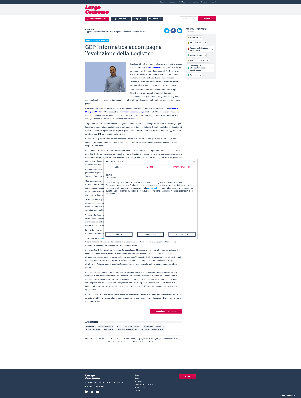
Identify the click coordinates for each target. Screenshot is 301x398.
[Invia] (194, 18)
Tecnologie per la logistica (127, 330)
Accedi (207, 19)
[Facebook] (173, 30)
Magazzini (160, 326)
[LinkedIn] (179, 30)
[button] (194, 161)
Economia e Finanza (105, 326)
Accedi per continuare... (166, 311)
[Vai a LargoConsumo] (97, 9)
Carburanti (90, 326)
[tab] (119, 167)
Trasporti (145, 330)
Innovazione (148, 326)
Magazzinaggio (196, 55)
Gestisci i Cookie (288, 395)
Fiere (118, 326)
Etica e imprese (196, 43)
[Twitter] (167, 30)
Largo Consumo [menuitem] (119, 19)
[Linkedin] (86, 391)
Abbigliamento (157, 330)
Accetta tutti (182, 234)
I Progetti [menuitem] (137, 19)
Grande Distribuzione (131, 326)
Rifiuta (119, 234)
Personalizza (150, 234)
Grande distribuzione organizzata (199, 49)
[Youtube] (97, 392)
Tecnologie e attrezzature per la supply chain (198, 67)
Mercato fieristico (197, 60)
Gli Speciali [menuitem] (153, 19)
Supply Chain (108, 330)
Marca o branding (93, 330)
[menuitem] (161, 2)
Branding (194, 37)
